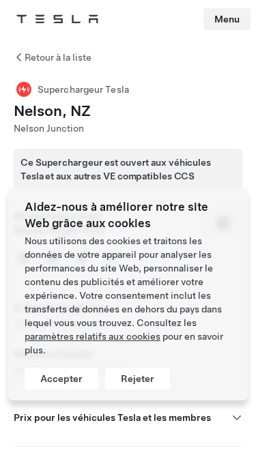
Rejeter (137, 378)
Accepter (61, 378)
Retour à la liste (58, 57)
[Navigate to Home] (57, 19)
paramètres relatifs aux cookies (92, 336)
